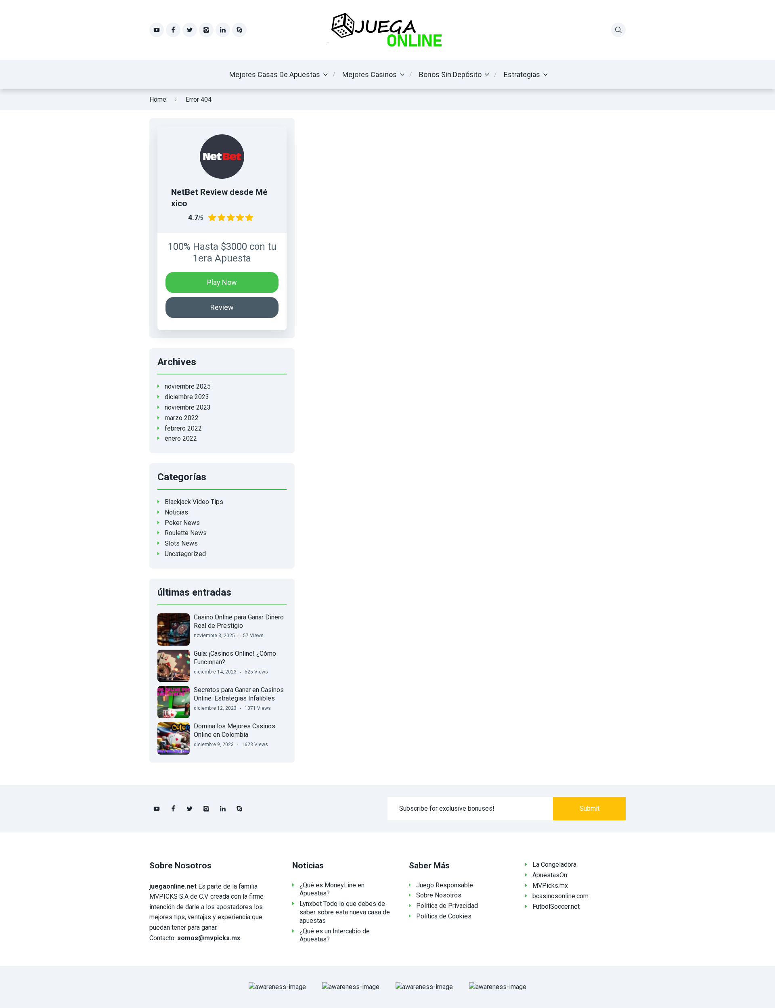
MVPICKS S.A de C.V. (179, 896)
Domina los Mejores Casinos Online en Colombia (234, 730)
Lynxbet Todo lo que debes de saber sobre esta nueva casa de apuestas (345, 912)
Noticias (176, 512)
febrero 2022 (183, 428)
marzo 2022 (182, 418)
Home (157, 99)
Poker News (182, 523)
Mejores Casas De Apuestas (274, 74)
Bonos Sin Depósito (450, 74)
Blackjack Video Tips (194, 502)
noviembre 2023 (188, 407)
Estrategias (522, 74)
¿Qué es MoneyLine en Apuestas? (332, 889)
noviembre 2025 (188, 386)
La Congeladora (554, 864)
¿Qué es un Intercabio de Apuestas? (335, 935)
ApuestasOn (549, 875)
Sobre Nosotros (438, 895)
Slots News (181, 543)
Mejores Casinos (369, 74)
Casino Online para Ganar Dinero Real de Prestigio (239, 621)
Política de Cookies (443, 916)
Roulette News (186, 533)
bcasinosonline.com (560, 896)
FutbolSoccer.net (556, 906)
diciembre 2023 (187, 397)
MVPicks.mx (550, 885)
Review (222, 307)
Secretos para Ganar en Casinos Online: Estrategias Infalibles (239, 694)
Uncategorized (185, 554)
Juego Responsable (444, 885)
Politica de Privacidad (447, 906)
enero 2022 (181, 438)
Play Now (222, 282)
